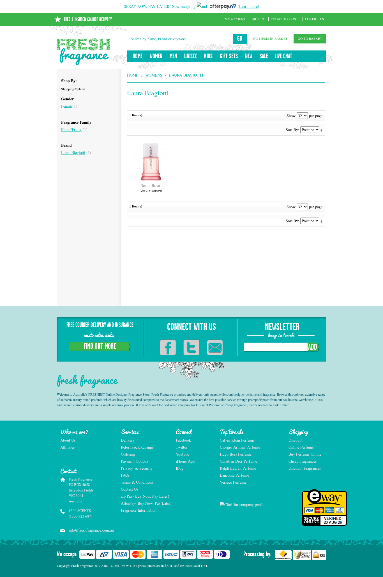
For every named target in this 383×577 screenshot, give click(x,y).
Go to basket (310, 38)
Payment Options (134, 461)
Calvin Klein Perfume (237, 440)
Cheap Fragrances (303, 461)
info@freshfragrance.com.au (89, 530)
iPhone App (185, 461)
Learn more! (249, 6)
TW (191, 347)
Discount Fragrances (305, 468)
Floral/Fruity (71, 129)
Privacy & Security (137, 468)
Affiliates (67, 447)
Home (137, 56)
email (215, 347)
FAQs (125, 475)
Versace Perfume (234, 482)
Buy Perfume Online (305, 454)
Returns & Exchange (137, 447)
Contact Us (314, 19)
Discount (296, 440)
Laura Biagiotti (73, 152)
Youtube (182, 454)
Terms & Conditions (137, 482)
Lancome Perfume (235, 475)
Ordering (128, 454)
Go (239, 38)
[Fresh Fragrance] (83, 51)
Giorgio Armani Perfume (240, 447)
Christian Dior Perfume (238, 461)
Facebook (183, 440)
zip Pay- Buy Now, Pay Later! (145, 496)
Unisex (190, 56)
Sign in (258, 19)
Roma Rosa (150, 188)
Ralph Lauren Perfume (238, 468)
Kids (208, 56)
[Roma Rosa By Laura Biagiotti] (150, 162)
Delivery (128, 440)
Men (173, 56)
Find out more (100, 346)
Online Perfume (301, 447)
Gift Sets (229, 56)
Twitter (181, 447)
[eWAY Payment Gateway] (307, 507)
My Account (235, 19)
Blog (179, 468)
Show (291, 115)
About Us (67, 440)
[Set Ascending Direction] (321, 129)
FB (168, 347)
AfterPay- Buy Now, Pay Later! (145, 503)
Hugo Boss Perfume (236, 454)
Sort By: (292, 129)
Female (67, 106)
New (248, 56)
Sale (264, 56)
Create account (284, 19)
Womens (153, 75)
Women (156, 56)
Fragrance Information (138, 510)
